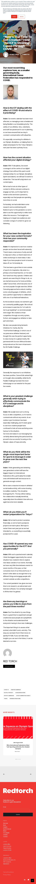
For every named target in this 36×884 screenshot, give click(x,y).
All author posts (9, 666)
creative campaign (16, 689)
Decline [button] (22, 16)
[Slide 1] (16, 759)
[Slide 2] (18, 759)
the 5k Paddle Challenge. (11, 347)
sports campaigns (9, 695)
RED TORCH (15, 54)
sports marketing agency (23, 695)
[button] (18, 727)
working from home (15, 698)
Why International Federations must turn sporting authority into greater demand (18, 747)
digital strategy (8, 692)
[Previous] (9, 774)
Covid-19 (6, 689)
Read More (17, 751)
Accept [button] (14, 16)
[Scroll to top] (32, 880)
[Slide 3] (20, 759)
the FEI (5, 698)
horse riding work (20, 692)
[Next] (27, 774)
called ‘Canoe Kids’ (9, 284)
